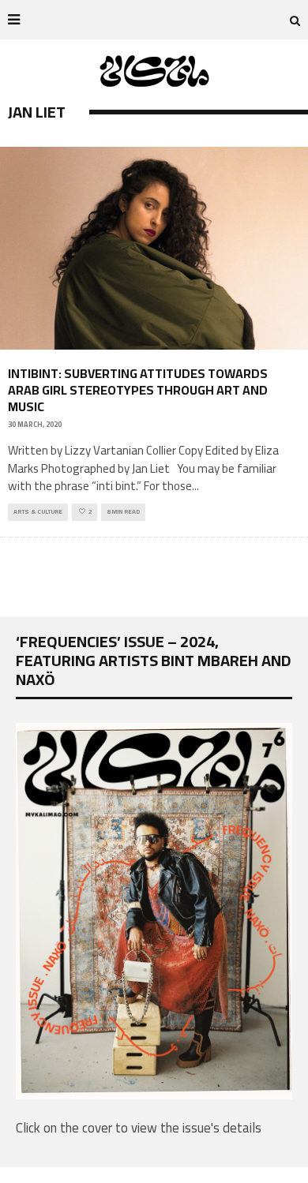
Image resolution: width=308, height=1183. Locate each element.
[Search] (295, 19)
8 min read (123, 512)
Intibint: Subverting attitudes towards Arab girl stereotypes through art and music (138, 389)
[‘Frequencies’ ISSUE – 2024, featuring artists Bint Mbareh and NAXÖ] (154, 1094)
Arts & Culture (37, 512)
